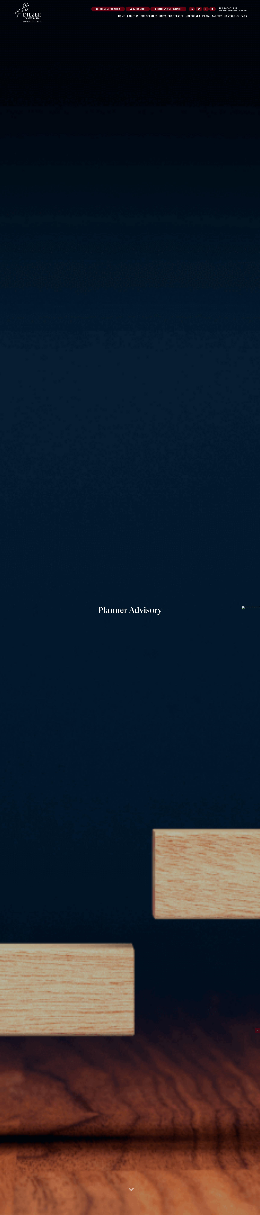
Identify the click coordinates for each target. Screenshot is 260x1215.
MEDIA (206, 16)
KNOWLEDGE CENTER (171, 16)
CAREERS (217, 16)
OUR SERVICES (149, 16)
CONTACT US (231, 16)
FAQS (244, 16)
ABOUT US (133, 16)
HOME (121, 16)
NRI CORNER (193, 16)
